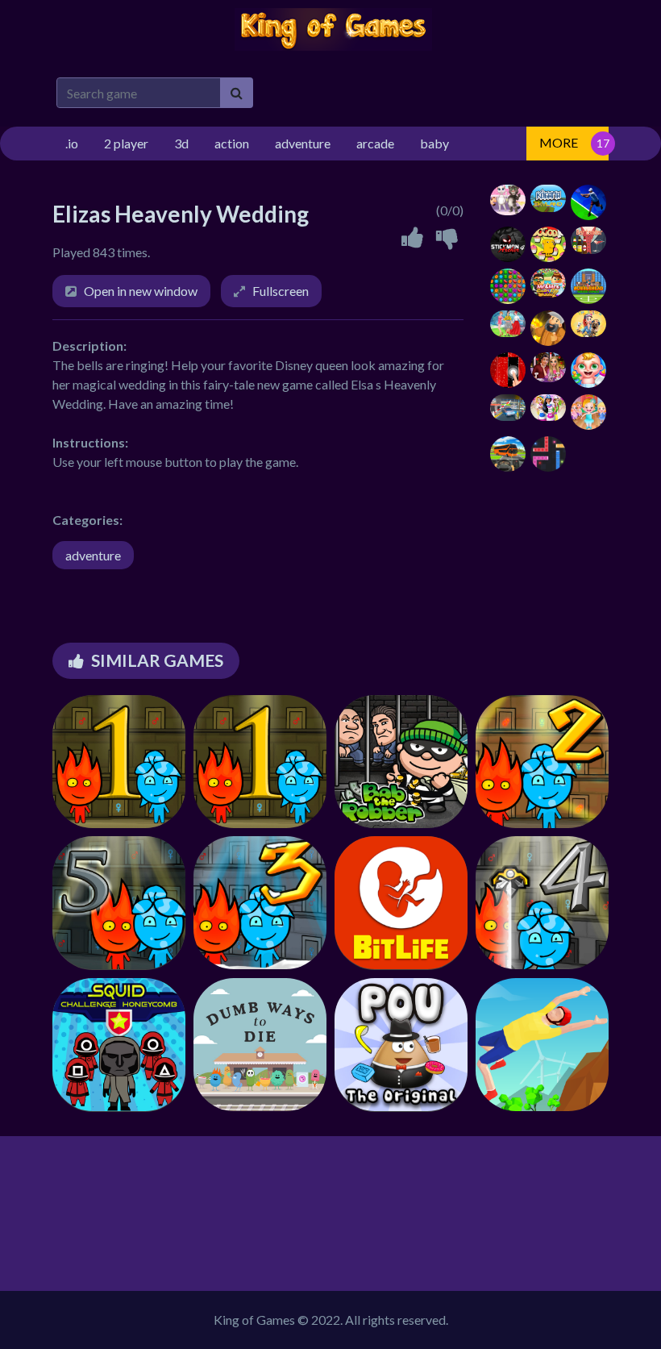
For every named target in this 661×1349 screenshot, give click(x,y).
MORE (558, 142)
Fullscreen (280, 290)
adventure (93, 555)
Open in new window (140, 290)
